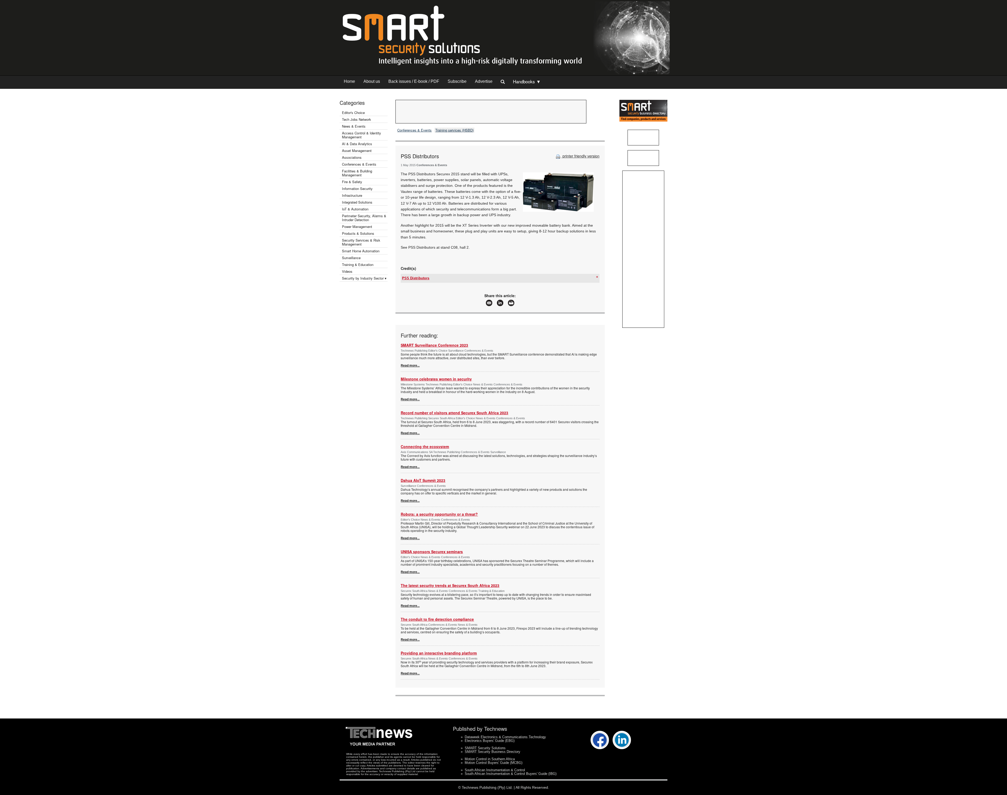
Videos (347, 271)
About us (371, 81)
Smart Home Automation (361, 250)
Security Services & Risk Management (361, 242)
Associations (352, 157)
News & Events (354, 126)
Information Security (357, 188)
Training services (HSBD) (454, 130)
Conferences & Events (359, 164)
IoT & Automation (355, 208)
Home (349, 81)
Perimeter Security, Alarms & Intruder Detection (364, 217)
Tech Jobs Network (356, 119)
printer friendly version (580, 156)
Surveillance (351, 257)
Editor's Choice (353, 112)
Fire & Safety (352, 181)
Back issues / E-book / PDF (413, 81)
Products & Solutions (358, 233)
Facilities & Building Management (357, 172)
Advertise (483, 81)
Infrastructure (352, 195)
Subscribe (457, 81)
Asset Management (357, 150)
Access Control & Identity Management (361, 134)
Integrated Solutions (357, 202)
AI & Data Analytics (357, 143)
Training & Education (357, 264)
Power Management (357, 226)
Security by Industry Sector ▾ (364, 278)
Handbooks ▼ (527, 81)
